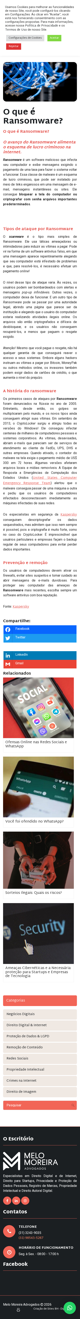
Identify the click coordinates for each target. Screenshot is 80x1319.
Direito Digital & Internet (27, 1025)
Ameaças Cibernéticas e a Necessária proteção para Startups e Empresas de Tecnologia (38, 972)
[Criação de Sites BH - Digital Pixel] (18, 1310)
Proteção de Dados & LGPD (28, 1037)
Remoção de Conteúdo (25, 1048)
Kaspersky (69, 515)
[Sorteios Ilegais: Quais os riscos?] (38, 860)
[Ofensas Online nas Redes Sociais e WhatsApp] (38, 708)
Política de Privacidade (41, 26)
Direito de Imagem (21, 1092)
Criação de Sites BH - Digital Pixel (54, 1309)
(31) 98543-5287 (31, 1238)
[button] (70, 1308)
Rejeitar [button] (14, 46)
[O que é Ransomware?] (40, 82)
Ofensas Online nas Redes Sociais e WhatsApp (36, 744)
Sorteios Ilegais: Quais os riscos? (33, 893)
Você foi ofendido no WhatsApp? (34, 821)
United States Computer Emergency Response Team (40, 480)
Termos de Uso (16, 30)
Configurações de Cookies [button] (25, 38)
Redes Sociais (17, 1059)
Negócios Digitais (21, 1014)
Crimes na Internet (22, 1081)
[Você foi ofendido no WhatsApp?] (38, 787)
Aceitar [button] (54, 38)
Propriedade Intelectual (25, 1070)
